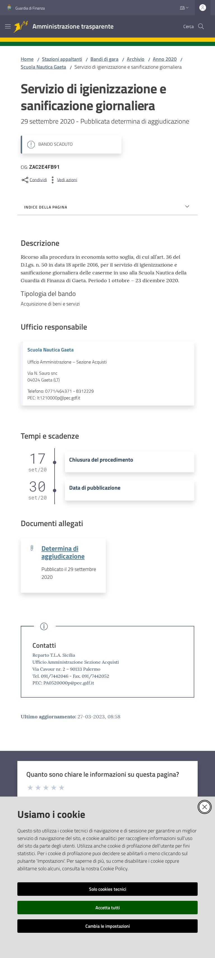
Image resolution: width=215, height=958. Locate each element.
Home (27, 59)
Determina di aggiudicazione (63, 552)
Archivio (135, 59)
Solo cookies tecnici (107, 889)
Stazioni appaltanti (62, 59)
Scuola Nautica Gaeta (43, 67)
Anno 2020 (165, 59)
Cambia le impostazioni (107, 926)
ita (182, 7)
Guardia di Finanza (30, 8)
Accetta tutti (107, 907)
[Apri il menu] (7, 26)
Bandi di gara (104, 59)
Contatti (44, 645)
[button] (201, 26)
